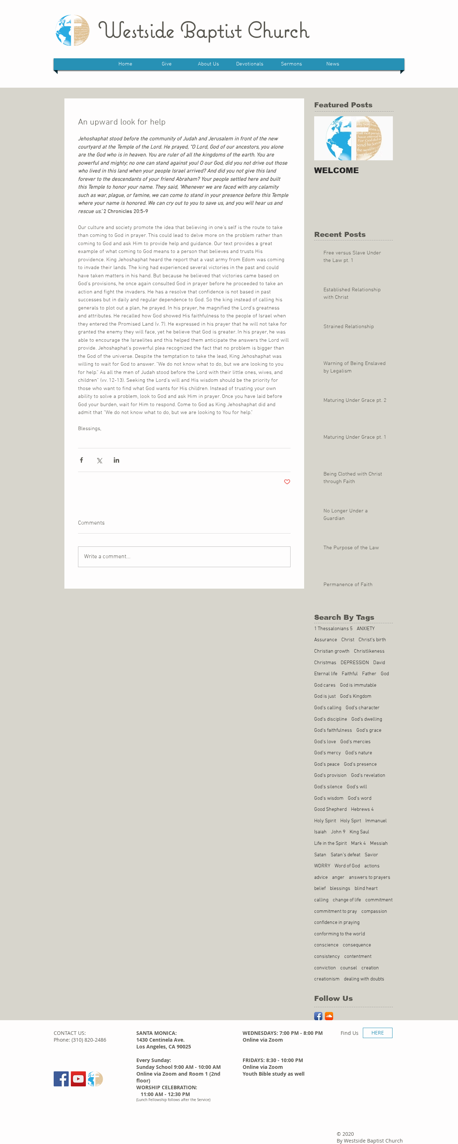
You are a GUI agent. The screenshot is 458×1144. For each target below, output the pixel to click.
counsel (348, 968)
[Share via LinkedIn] (116, 460)
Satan (320, 855)
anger (338, 878)
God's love (325, 742)
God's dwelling (366, 719)
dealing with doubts (364, 979)
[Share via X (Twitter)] (99, 460)
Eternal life (325, 674)
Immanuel (376, 821)
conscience (326, 945)
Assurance (325, 640)
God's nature (358, 753)
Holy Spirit (325, 821)
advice (321, 878)
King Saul (359, 832)
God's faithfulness (333, 730)
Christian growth (332, 651)
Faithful (350, 674)
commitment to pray (335, 912)
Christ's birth (372, 640)
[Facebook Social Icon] (61, 1078)
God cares (325, 685)
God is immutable (358, 685)
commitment (379, 900)
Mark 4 (358, 844)
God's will (357, 787)
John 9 (338, 832)
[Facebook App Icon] (318, 1016)
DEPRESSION (355, 663)
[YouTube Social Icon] (78, 1078)
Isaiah (320, 832)
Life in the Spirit (330, 844)
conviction (325, 968)
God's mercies (355, 742)
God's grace (368, 730)
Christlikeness (369, 651)
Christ (347, 640)
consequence (357, 945)
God (385, 674)
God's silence (328, 787)
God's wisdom (329, 798)
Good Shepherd (330, 810)
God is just (325, 696)
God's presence (360, 764)
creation (370, 968)
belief (320, 889)
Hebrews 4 (362, 810)
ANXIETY (366, 629)
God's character (363, 708)
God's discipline (330, 719)
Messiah (379, 844)
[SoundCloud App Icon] (329, 1016)
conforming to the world (339, 934)
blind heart (366, 889)
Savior (371, 855)
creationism (327, 979)
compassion (374, 912)
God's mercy (327, 753)
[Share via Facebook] (81, 460)
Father (369, 674)
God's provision (330, 776)
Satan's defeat (345, 855)
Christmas (325, 663)
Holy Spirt (350, 821)
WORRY (322, 866)
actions (372, 866)
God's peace (327, 764)
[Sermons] (95, 1078)
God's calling (327, 708)
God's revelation (368, 776)
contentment (357, 957)
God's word (359, 798)
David (379, 663)
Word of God (347, 866)
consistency (327, 957)
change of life (347, 900)
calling (321, 900)
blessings (340, 889)
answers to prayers (369, 878)
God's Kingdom (355, 696)
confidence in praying (337, 923)
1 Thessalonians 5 (333, 629)
